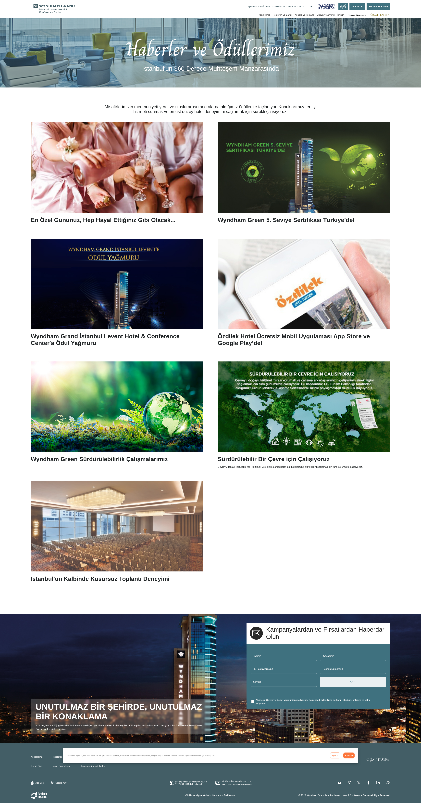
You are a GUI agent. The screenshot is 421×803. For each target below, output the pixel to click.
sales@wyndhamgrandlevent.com (237, 784)
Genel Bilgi (36, 766)
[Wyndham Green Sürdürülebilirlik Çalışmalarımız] (117, 415)
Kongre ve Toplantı (304, 14)
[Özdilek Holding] (39, 795)
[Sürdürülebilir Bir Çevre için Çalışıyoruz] (304, 415)
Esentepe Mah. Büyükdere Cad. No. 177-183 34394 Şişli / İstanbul (191, 783)
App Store (40, 783)
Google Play (60, 783)
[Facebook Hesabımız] (368, 782)
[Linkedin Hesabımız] (378, 782)
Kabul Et (349, 755)
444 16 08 (357, 6)
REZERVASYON (378, 6)
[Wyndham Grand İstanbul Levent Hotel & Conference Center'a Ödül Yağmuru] (117, 294)
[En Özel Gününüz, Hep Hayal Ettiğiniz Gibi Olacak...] (117, 174)
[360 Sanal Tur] (343, 6)
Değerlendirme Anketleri (92, 766)
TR (311, 6)
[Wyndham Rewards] (326, 6)
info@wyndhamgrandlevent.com (236, 781)
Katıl (353, 682)
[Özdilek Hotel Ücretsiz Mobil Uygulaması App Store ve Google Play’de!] (304, 294)
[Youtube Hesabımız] (339, 782)
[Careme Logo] (357, 15)
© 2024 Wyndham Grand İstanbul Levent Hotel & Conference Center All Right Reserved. (344, 795)
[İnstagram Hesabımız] (349, 782)
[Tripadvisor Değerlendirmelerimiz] (388, 782)
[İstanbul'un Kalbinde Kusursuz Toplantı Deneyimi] (117, 533)
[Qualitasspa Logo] (380, 14)
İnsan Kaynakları (61, 766)
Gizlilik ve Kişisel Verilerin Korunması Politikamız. (210, 795)
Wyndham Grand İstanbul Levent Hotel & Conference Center (274, 6)
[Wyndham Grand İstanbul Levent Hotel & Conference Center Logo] (54, 8)
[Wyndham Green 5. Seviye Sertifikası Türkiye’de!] (304, 174)
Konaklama (264, 14)
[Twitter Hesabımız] (358, 782)
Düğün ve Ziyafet (325, 14)
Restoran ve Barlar (282, 14)
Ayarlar (335, 755)
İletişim (340, 14)
